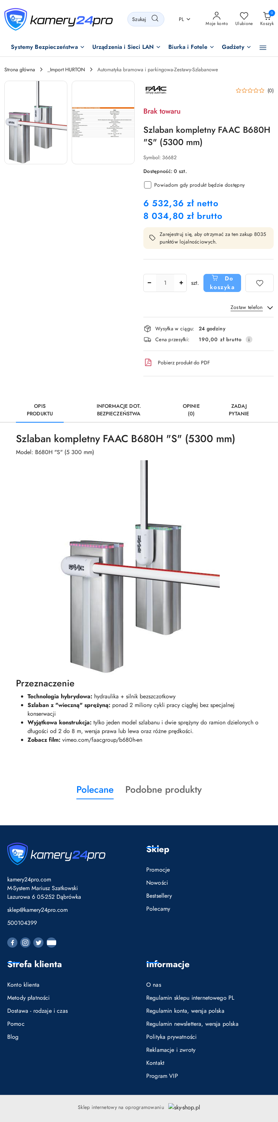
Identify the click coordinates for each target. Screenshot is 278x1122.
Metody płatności (28, 998)
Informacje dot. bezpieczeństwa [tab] (119, 409)
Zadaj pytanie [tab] (239, 409)
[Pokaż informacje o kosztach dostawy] (249, 339)
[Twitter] (38, 942)
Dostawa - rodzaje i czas (37, 1011)
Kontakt (155, 1063)
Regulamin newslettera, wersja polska (192, 1024)
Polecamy (158, 909)
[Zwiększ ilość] (181, 283)
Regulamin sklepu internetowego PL (190, 998)
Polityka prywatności (171, 1037)
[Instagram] (25, 942)
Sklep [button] (157, 849)
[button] (48, 47)
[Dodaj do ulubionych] (259, 283)
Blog (13, 1037)
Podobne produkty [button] (163, 789)
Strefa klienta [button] (34, 964)
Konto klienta (23, 985)
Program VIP (162, 1076)
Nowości (157, 882)
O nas (153, 985)
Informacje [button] (168, 964)
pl (181, 19)
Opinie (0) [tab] (191, 409)
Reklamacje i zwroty (170, 1050)
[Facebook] (12, 942)
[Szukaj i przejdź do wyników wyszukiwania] (155, 19)
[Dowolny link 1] (51, 942)
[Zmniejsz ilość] (149, 283)
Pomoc (16, 1024)
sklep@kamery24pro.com (37, 910)
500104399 (22, 923)
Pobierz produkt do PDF (184, 362)
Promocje (158, 869)
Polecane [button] (95, 789)
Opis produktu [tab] (40, 409)
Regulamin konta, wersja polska (185, 1011)
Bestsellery (159, 896)
